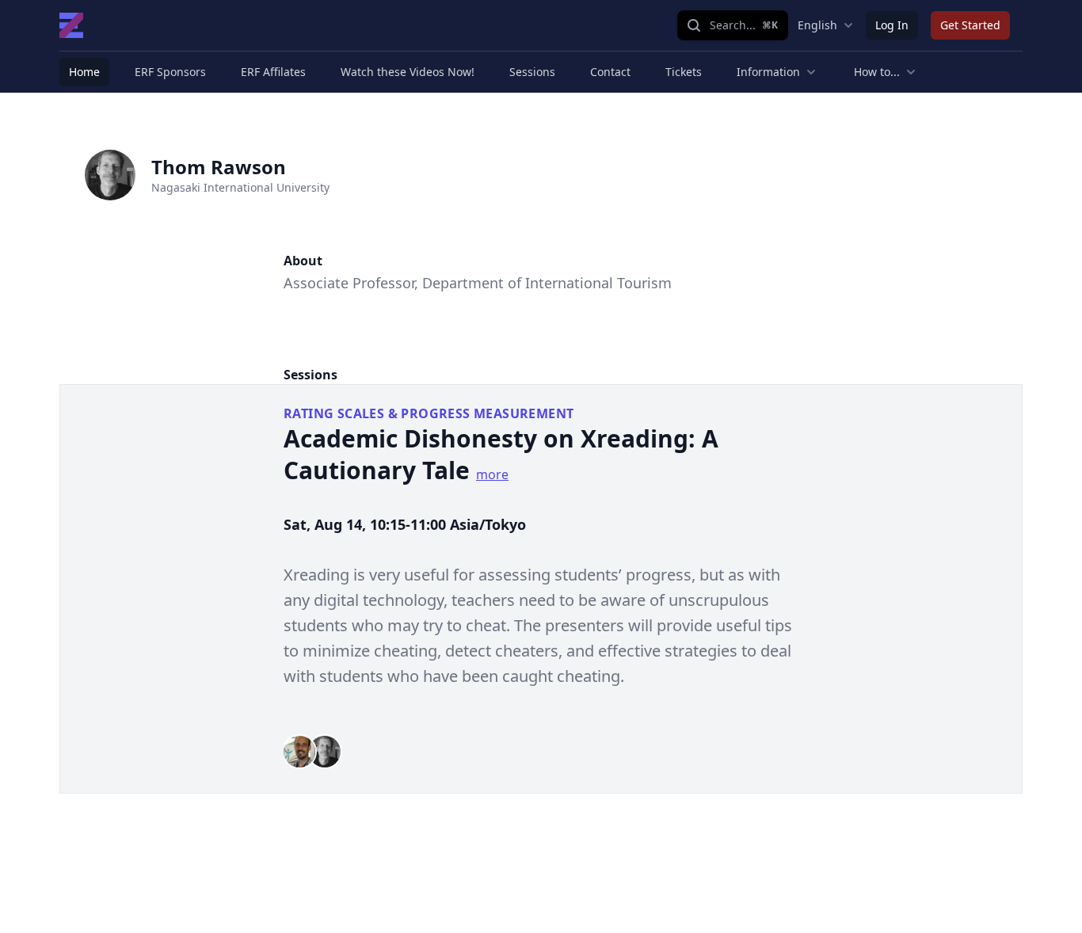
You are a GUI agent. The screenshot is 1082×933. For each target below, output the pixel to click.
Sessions (532, 71)
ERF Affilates (273, 71)
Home (84, 71)
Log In (892, 24)
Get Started (970, 24)
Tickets (683, 71)
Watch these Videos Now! (407, 71)
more (492, 474)
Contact (610, 71)
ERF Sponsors (170, 71)
